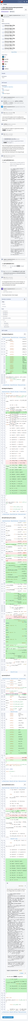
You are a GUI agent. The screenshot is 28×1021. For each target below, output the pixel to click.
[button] (27, 1)
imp (5, 64)
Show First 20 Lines (6, 337)
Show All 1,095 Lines (14, 1012)
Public (12, 11)
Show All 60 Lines (13, 385)
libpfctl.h (6, 313)
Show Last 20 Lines (21, 385)
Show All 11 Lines (14, 838)
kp (5, 66)
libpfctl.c (6, 314)
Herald (5, 101)
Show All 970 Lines (14, 678)
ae (5, 57)
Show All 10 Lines (14, 711)
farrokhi (6, 59)
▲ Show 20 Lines (6, 385)
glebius (6, 61)
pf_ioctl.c (7, 326)
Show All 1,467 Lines (14, 781)
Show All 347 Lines (14, 337)
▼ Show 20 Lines (22, 337)
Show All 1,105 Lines (14, 391)
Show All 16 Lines (14, 672)
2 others (11, 103)
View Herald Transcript (19, 103)
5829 (5, 162)
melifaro (7, 68)
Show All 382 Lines (13, 514)
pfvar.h (6, 323)
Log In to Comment (7, 1017)
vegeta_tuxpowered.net (14, 15)
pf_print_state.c (7, 318)
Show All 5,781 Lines (14, 788)
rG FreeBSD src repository (7, 86)
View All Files (14, 52)
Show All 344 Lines (14, 521)
